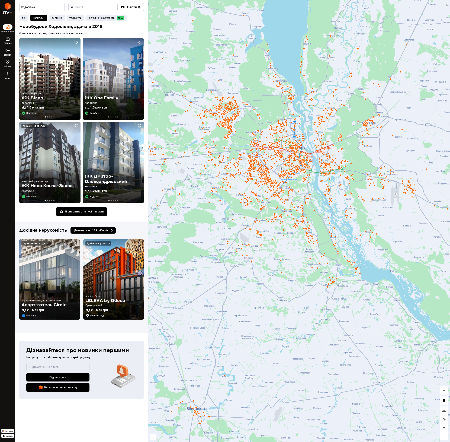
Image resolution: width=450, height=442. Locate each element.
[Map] (299, 221)
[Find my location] (444, 419)
